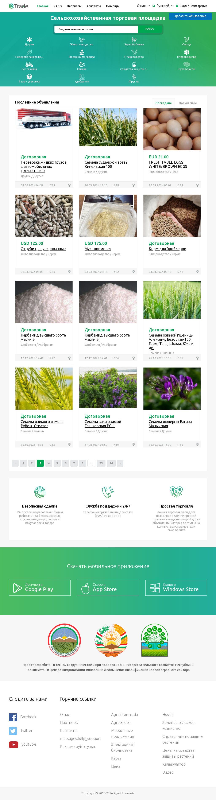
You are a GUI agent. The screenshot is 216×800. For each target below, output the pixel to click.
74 (111, 463)
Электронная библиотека (123, 747)
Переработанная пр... (29, 56)
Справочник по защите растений (182, 739)
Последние (163, 103)
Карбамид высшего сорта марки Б (43, 337)
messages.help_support (80, 738)
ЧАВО (58, 6)
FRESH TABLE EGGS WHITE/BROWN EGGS (168, 164)
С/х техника (29, 68)
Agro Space (120, 722)
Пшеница (168, 353)
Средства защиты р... (134, 68)
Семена (81, 68)
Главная (43, 6)
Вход (183, 6)
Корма (52, 254)
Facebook (28, 717)
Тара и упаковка (29, 81)
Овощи (186, 44)
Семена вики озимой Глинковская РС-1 (103, 423)
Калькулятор (174, 764)
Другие (29, 44)
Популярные (188, 103)
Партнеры (74, 6)
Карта (116, 758)
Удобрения (82, 81)
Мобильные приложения (122, 733)
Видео (168, 772)
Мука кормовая (98, 248)
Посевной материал (82, 56)
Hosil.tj (168, 714)
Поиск (150, 29)
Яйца (175, 172)
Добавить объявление (190, 16)
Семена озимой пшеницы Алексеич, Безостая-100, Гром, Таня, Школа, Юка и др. (171, 341)
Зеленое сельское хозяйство (178, 725)
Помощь (112, 6)
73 (101, 463)
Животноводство (81, 44)
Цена (115, 766)
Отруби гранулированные (43, 248)
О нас (65, 714)
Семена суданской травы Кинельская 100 (106, 164)
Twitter (26, 730)
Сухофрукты (186, 68)
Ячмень (39, 431)
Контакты (93, 6)
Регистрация (198, 6)
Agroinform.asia (124, 714)
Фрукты (134, 81)
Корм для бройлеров (167, 248)
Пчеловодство (186, 56)
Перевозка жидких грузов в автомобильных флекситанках (43, 166)
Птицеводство (134, 56)
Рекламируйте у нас (78, 746)
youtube (29, 744)
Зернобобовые (134, 44)
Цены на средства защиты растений (178, 753)
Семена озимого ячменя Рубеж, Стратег (42, 423)
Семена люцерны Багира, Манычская (171, 423)
